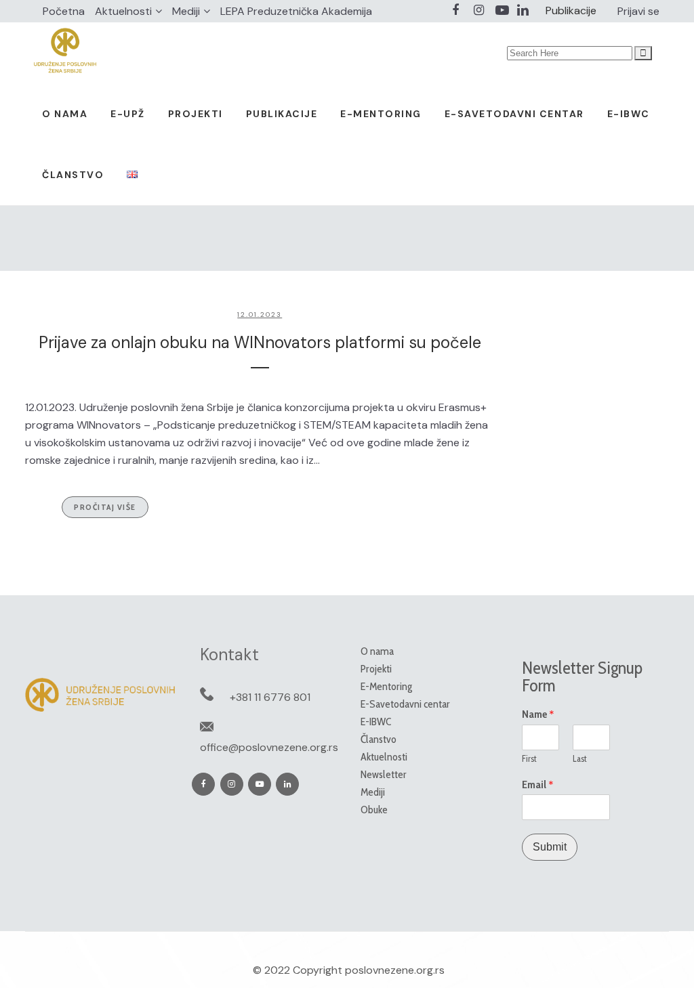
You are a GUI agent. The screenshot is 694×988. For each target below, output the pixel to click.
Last (580, 758)
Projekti (376, 668)
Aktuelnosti (123, 11)
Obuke (374, 809)
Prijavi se (638, 11)
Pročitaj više (105, 507)
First (529, 758)
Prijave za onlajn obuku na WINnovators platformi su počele (260, 342)
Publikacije (571, 10)
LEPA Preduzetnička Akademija (296, 11)
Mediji (186, 11)
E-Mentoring (386, 686)
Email (538, 785)
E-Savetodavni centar (405, 703)
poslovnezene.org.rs (395, 970)
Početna (64, 11)
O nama (377, 651)
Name (538, 714)
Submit (550, 847)
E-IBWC (376, 721)
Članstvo (378, 739)
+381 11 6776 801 (270, 697)
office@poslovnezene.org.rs (269, 747)
